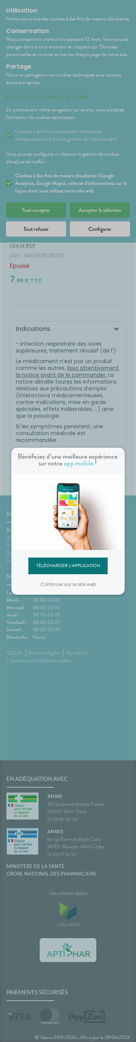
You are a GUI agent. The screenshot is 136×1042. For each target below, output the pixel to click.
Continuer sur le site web (68, 584)
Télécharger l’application (68, 565)
